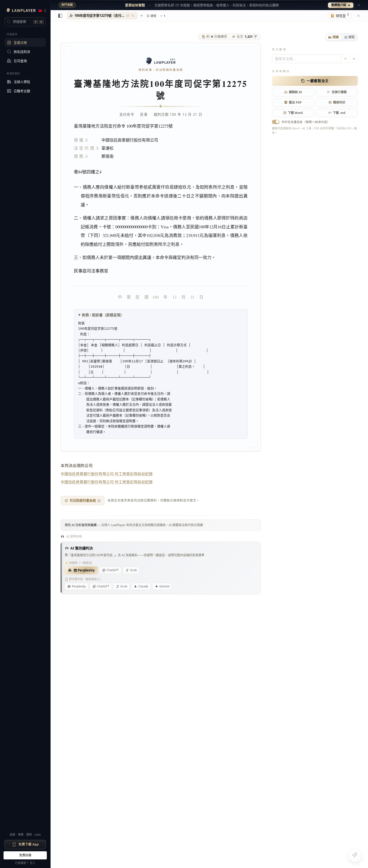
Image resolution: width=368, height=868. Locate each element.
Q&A (38, 834)
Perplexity (79, 586)
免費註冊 (25, 855)
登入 (32, 863)
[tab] (333, 37)
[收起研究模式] (358, 15)
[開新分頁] (142, 16)
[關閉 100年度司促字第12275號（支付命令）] (133, 15)
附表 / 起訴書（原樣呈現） (103, 315)
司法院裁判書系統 (83, 500)
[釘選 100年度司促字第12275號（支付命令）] (127, 15)
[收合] (60, 15)
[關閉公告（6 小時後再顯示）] (359, 5)
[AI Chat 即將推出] (355, 855)
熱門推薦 (67, 5)
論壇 (12, 834)
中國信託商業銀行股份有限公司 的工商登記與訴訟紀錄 (107, 473)
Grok (133, 570)
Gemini (164, 586)
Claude (143, 586)
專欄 (21, 834)
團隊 (29, 834)
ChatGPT (112, 570)
